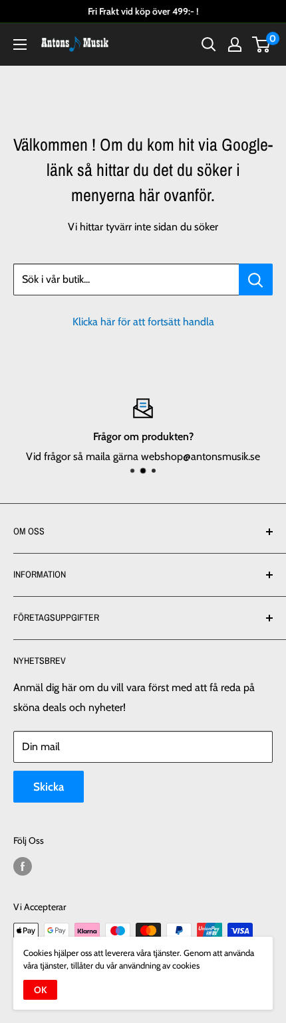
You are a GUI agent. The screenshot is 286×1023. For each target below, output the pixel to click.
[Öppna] (20, 44)
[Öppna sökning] (209, 44)
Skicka (48, 786)
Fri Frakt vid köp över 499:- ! (143, 11)
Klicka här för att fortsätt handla (143, 321)
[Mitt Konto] (234, 44)
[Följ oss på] (22, 866)
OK (40, 990)
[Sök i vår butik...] (256, 279)
